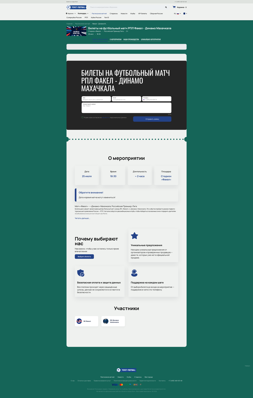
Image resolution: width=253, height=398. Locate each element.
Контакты (162, 381)
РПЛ (86, 17)
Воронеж (71, 13)
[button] (144, 99)
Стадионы (114, 13)
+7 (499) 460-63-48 (181, 2)
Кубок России (96, 17)
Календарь (82, 13)
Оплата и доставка (84, 381)
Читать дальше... (82, 218)
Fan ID (106, 17)
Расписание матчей (99, 13)
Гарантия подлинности (147, 381)
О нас (73, 381)
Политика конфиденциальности (125, 381)
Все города (149, 377)
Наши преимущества (131, 39)
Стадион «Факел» (94, 31)
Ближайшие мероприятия (151, 39)
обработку (106, 117)
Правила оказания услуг (102, 381)
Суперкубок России (74, 17)
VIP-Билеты (142, 13)
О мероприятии (115, 39)
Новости (124, 13)
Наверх (247, 366)
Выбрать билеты (84, 256)
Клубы (132, 13)
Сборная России (156, 13)
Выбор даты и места (100, 39)
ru (175, 14)
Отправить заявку (152, 119)
